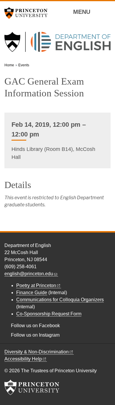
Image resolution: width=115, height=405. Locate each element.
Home (9, 65)
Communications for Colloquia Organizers (60, 299)
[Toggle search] (106, 11)
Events (23, 65)
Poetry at (36, 285)
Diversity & (36, 351)
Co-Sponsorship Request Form (48, 313)
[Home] (57, 44)
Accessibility (23, 358)
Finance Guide (31, 292)
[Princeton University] (28, 13)
